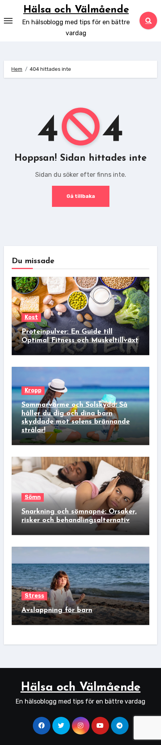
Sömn (33, 497)
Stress (34, 595)
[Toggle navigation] (8, 20)
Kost (31, 317)
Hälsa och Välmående (76, 10)
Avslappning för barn (56, 610)
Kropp (33, 390)
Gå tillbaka (80, 196)
